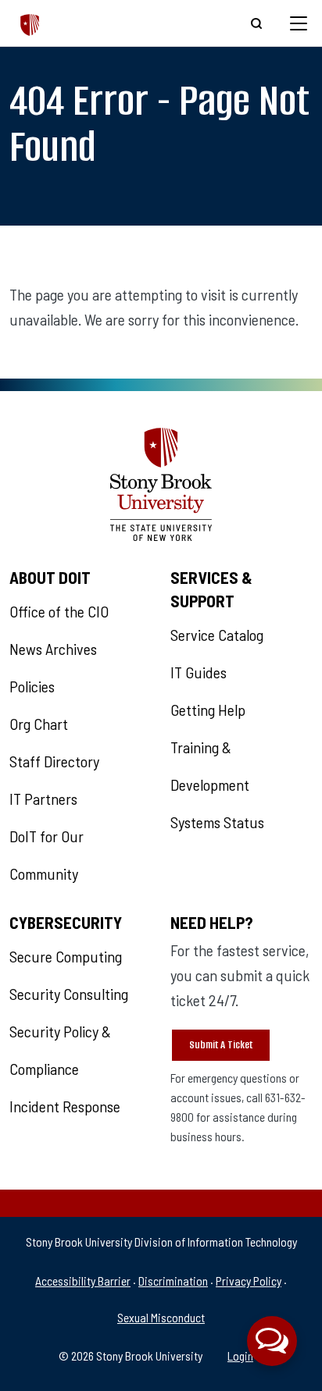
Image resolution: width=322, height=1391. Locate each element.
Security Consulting (68, 993)
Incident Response (64, 1106)
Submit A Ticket (220, 1044)
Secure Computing (65, 956)
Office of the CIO (59, 611)
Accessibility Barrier (83, 1280)
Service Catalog (216, 634)
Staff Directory (54, 761)
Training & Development (209, 766)
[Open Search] (256, 23)
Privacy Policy (248, 1280)
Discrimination (173, 1280)
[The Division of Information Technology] (30, 23)
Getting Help (207, 709)
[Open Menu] (298, 23)
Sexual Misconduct (161, 1317)
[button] (272, 1341)
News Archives (53, 648)
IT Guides (198, 672)
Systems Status (217, 822)
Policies (32, 686)
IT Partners (43, 798)
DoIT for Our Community (46, 855)
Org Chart (38, 723)
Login (240, 1355)
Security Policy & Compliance (60, 1050)
